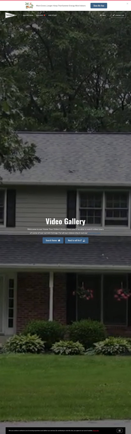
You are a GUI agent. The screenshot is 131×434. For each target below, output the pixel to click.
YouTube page (94, 233)
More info (96, 430)
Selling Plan (28, 15)
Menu (104, 15)
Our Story (52, 15)
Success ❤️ (40, 15)
